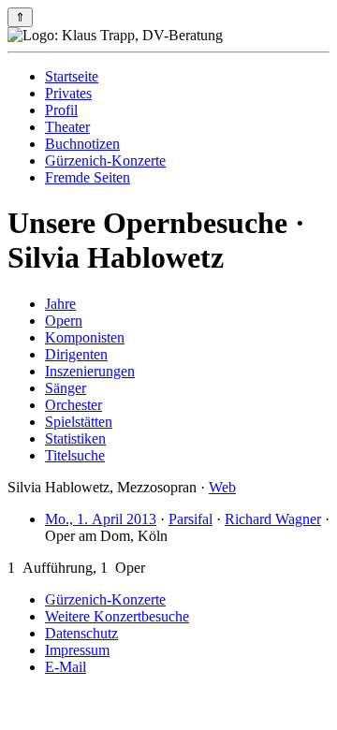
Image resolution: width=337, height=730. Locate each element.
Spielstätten (78, 422)
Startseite (71, 76)
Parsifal (190, 519)
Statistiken (75, 438)
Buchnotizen (82, 144)
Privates (68, 93)
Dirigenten (76, 354)
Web (222, 487)
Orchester (73, 405)
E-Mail (65, 667)
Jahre (60, 304)
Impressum (77, 650)
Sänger (65, 388)
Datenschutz (81, 633)
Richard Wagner (273, 519)
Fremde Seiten (87, 177)
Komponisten (85, 337)
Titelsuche (75, 455)
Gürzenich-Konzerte (105, 160)
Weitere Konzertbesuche (117, 616)
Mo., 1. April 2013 (100, 519)
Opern (63, 320)
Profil (61, 110)
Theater (67, 127)
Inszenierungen (90, 371)
